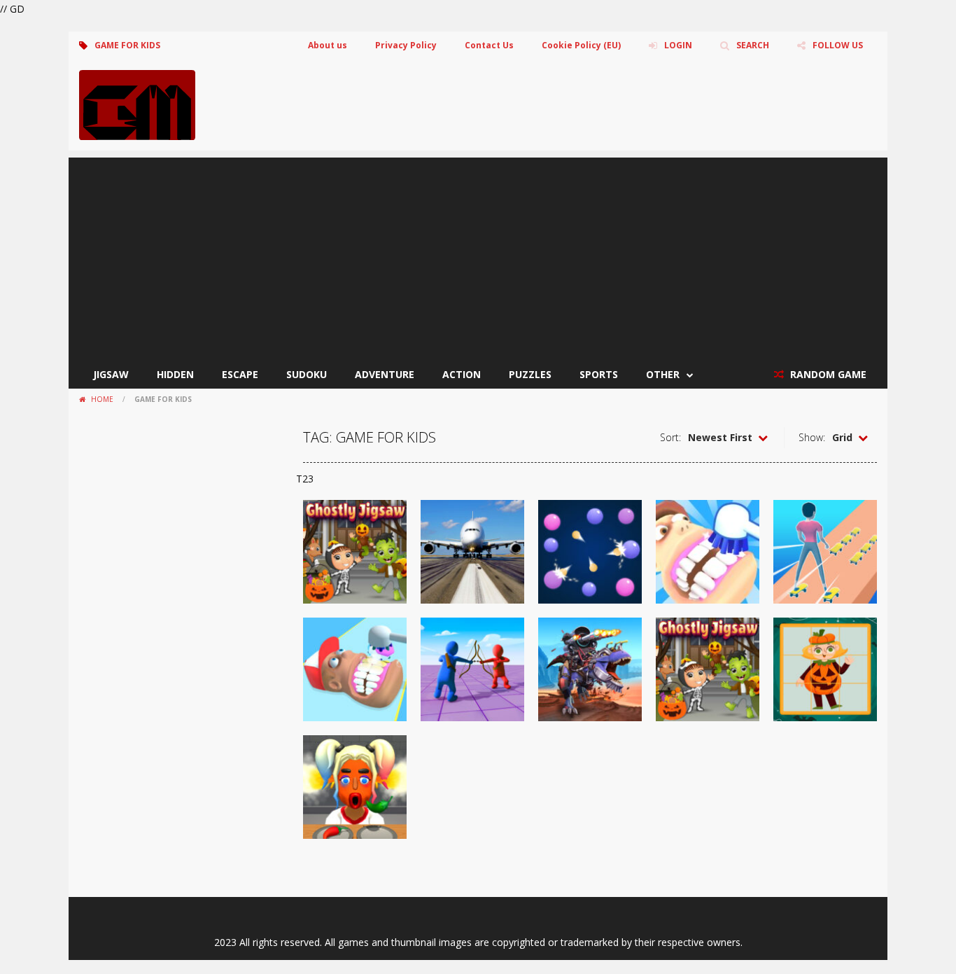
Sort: (670, 437)
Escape (240, 374)
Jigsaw (111, 374)
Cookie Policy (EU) (581, 45)
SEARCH (752, 45)
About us (327, 45)
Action (461, 374)
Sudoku (306, 374)
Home (102, 399)
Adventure (384, 374)
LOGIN (678, 45)
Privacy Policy (406, 45)
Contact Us (489, 45)
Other (663, 374)
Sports (598, 374)
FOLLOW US (838, 45)
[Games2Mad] (137, 104)
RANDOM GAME (826, 374)
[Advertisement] (478, 256)
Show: (812, 437)
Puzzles (530, 374)
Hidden (175, 374)
